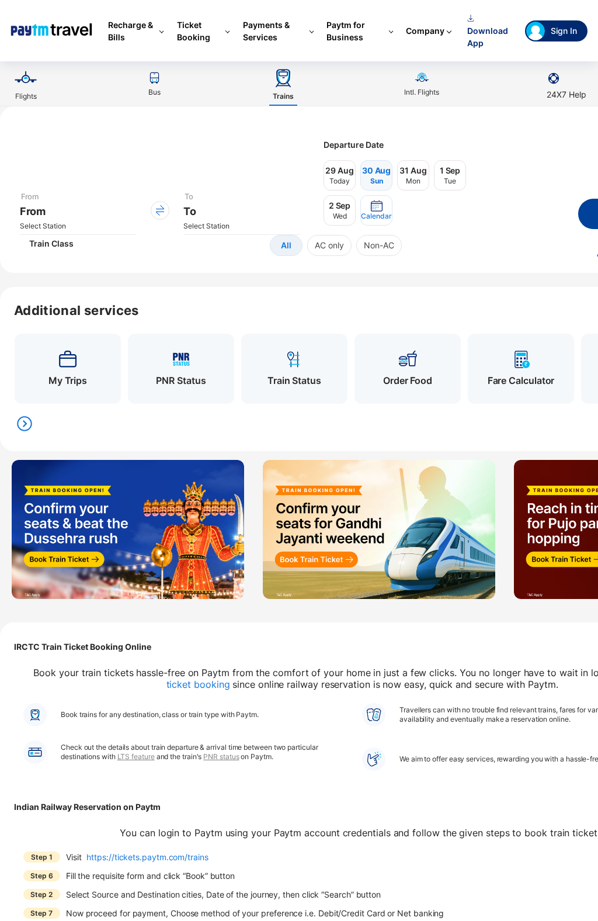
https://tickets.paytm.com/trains (147, 857)
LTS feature (136, 756)
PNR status (221, 756)
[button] (376, 210)
